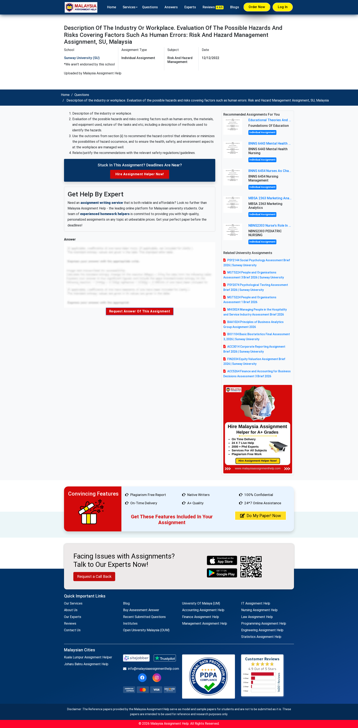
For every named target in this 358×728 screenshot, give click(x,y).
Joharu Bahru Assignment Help (86, 664)
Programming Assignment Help (263, 623)
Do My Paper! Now (264, 515)
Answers (171, 7)
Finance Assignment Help (200, 617)
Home (111, 7)
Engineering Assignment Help (262, 630)
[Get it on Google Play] (222, 573)
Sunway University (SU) (82, 58)
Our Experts (72, 617)
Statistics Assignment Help (261, 637)
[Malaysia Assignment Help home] (81, 7)
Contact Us (72, 630)
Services (129, 7)
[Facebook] (142, 677)
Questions (150, 7)
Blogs (234, 7)
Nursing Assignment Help (259, 610)
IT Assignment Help (255, 603)
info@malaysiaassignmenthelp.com (152, 669)
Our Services (73, 603)
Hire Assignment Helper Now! (139, 174)
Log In (283, 7)
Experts (190, 7)
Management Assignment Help (204, 623)
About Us (70, 610)
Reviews (213, 7)
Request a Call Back (94, 576)
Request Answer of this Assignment (139, 311)
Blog (126, 603)
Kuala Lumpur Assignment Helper (88, 657)
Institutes (130, 623)
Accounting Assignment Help (203, 610)
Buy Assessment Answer (141, 610)
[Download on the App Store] (222, 560)
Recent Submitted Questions (144, 617)
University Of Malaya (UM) (201, 603)
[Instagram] (156, 677)
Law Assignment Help (257, 617)
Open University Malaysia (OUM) (146, 630)
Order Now (257, 7)
